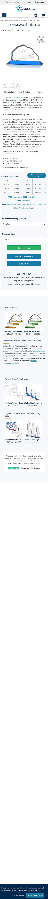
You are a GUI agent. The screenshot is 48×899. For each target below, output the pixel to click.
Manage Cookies (18, 895)
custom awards (39, 351)
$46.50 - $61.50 (33, 404)
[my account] (36, 16)
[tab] (9, 92)
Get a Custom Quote (36, 175)
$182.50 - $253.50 (14, 332)
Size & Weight (24, 92)
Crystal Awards (14, 97)
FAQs (39, 92)
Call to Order (23, 264)
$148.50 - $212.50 (33, 332)
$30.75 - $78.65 (14, 404)
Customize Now (24, 248)
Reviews (35, 468)
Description (9, 92)
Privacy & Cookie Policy (31, 890)
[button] (13, 2)
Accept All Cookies (35, 895)
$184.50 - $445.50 (14, 441)
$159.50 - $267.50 (33, 441)
